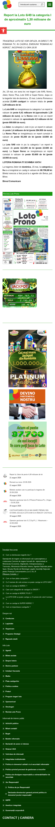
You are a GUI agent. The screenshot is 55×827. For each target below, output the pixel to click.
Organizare (10, 629)
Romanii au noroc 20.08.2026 (20, 482)
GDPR (8, 800)
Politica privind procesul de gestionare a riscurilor (26, 769)
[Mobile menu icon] (49, 4)
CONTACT (10, 817)
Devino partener (12, 666)
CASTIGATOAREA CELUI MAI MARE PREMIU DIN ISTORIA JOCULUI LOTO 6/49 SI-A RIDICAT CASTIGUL (31, 511)
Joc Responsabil (12, 782)
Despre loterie (11, 661)
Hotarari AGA (11, 749)
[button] (3, 30)
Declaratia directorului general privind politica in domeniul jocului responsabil (27, 794)
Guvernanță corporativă (15, 810)
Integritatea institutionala (15, 759)
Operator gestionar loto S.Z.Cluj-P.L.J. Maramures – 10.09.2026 (29, 522)
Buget (8, 734)
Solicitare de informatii (15, 754)
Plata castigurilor (12, 681)
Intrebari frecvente (13, 671)
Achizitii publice (12, 723)
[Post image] (5, 475)
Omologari (10, 707)
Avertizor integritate (13, 805)
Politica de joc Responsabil (19, 787)
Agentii (8, 650)
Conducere (10, 618)
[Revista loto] (26, 231)
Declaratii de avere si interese (17, 744)
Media (8, 676)
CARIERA (27, 817)
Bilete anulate (11, 656)
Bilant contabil (11, 729)
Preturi (8, 691)
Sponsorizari (11, 702)
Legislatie (9, 624)
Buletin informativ (13, 739)
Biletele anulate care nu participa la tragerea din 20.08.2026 (27, 491)
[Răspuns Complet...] (10, 574)
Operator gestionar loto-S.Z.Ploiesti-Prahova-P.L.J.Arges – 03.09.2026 (30, 501)
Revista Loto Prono (13, 712)
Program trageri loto (14, 697)
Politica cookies (12, 686)
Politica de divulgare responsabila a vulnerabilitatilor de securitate (28, 776)
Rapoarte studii (12, 639)
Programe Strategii (13, 634)
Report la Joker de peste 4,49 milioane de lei (26, 474)
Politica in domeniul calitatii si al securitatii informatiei (27, 764)
